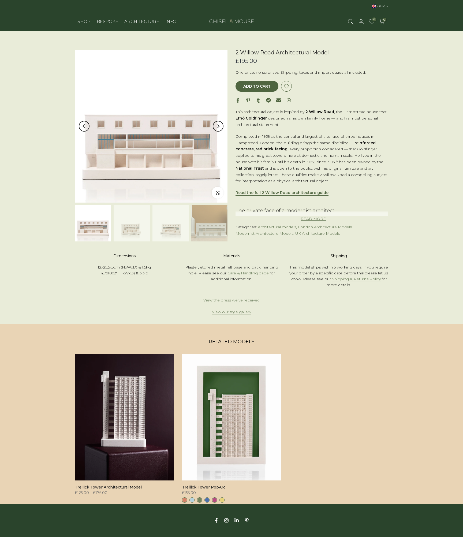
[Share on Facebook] (238, 100)
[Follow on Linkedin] (236, 520)
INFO (171, 21)
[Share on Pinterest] (248, 100)
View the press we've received (231, 300)
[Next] (218, 126)
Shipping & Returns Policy (356, 279)
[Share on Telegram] (268, 100)
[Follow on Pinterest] (246, 520)
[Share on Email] (278, 100)
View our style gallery (231, 311)
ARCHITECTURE (141, 21)
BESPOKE (107, 21)
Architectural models (277, 227)
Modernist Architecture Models (264, 233)
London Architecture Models (325, 227)
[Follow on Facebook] (216, 520)
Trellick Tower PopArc (203, 487)
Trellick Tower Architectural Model (108, 487)
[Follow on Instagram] (226, 520)
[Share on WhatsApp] (288, 100)
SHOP (84, 21)
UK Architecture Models (317, 233)
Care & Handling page (248, 273)
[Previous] (84, 126)
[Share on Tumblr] (258, 100)
